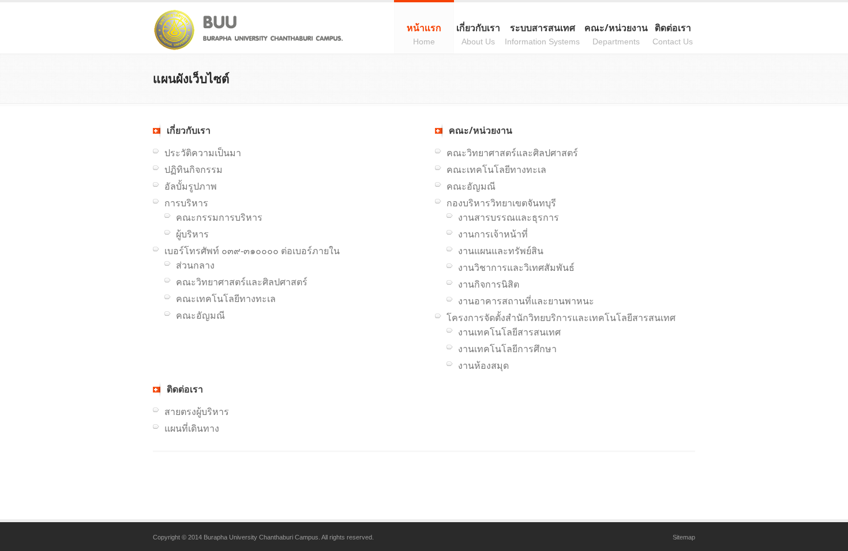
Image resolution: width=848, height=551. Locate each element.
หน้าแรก (424, 33)
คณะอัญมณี (200, 315)
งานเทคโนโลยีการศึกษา (507, 349)
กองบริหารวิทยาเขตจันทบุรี (501, 203)
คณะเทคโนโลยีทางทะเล (226, 299)
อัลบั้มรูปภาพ (190, 186)
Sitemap (684, 537)
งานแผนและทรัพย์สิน (500, 251)
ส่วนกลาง (195, 265)
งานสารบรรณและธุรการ (508, 217)
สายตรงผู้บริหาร (196, 412)
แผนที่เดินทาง (191, 428)
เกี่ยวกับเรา (478, 33)
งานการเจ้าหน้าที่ (493, 234)
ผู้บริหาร (192, 234)
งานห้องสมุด (483, 366)
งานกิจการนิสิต (488, 284)
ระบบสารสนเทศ (542, 33)
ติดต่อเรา (672, 33)
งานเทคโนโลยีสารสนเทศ (509, 332)
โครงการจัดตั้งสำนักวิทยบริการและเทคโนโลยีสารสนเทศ (561, 318)
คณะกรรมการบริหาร (219, 217)
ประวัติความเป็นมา (202, 153)
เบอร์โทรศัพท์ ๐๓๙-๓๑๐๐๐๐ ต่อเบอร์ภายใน (252, 251)
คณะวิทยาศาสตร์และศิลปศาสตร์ (241, 282)
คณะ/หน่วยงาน (616, 33)
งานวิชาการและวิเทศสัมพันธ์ (516, 268)
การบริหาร (186, 203)
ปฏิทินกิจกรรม (193, 170)
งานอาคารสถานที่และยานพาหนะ (526, 301)
